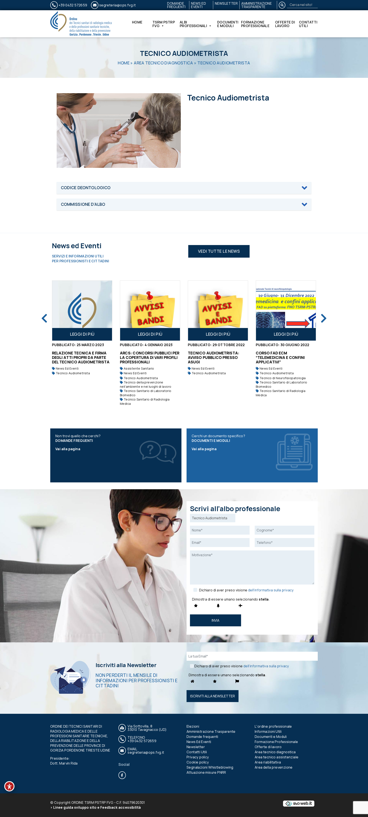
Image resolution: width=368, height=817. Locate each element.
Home (137, 22)
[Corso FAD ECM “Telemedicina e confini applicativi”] (225, 311)
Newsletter (226, 3)
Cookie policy (198, 762)
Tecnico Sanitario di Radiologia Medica (83, 401)
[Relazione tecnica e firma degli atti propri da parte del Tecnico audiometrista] (293, 311)
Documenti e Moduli (228, 23)
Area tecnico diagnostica (163, 63)
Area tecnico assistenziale (276, 757)
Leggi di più (89, 334)
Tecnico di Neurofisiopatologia (221, 378)
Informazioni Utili (268, 731)
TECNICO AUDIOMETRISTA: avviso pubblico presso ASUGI (152, 357)
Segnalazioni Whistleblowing (210, 767)
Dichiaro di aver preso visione (246, 590)
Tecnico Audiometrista (79, 378)
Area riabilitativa (268, 762)
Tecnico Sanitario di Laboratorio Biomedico (84, 393)
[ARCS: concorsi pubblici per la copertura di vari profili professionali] (89, 311)
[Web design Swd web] (298, 803)
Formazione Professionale (255, 23)
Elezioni (193, 726)
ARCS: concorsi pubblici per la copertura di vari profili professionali (88, 357)
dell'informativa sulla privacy (271, 590)
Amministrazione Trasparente (256, 5)
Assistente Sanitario (77, 368)
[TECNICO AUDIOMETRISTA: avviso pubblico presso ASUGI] (157, 311)
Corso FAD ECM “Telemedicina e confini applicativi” (219, 357)
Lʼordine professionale (273, 726)
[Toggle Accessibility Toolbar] (9, 786)
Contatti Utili (308, 23)
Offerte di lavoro (285, 23)
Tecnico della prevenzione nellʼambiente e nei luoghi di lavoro (84, 384)
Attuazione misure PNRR (206, 772)
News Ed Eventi (198, 5)
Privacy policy (198, 757)
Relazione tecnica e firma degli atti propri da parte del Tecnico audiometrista (291, 357)
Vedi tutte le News (219, 251)
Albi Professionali (193, 23)
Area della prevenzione (274, 767)
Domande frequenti (176, 5)
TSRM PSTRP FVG (163, 23)
